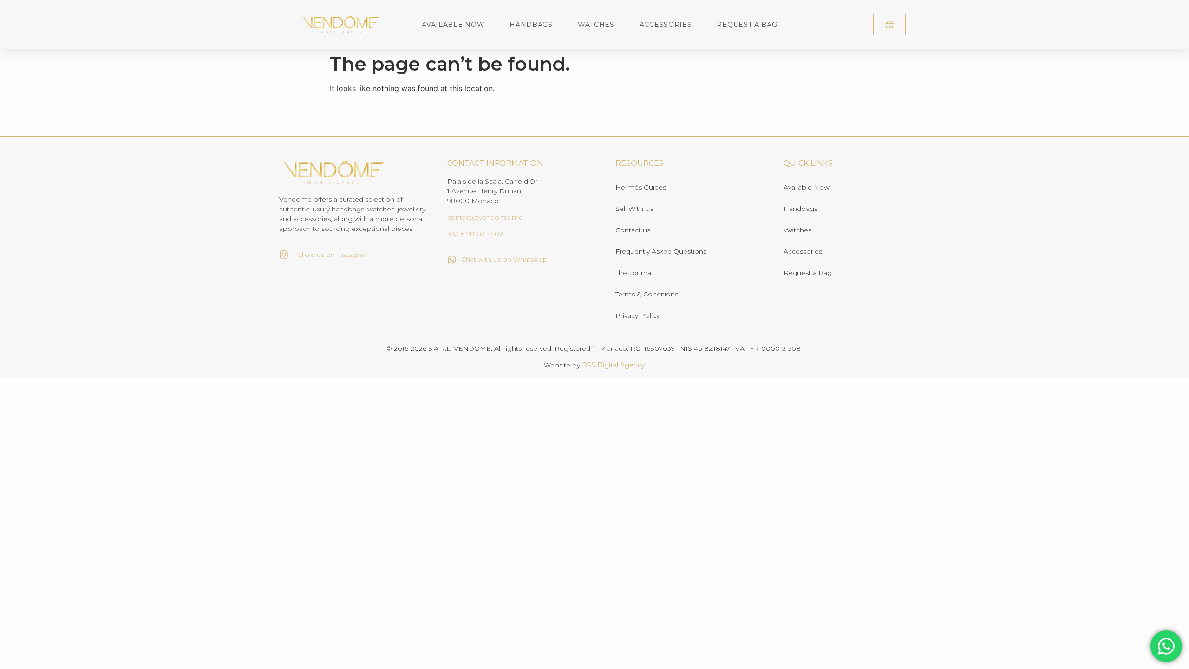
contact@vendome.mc (485, 217)
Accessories (666, 24)
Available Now (453, 24)
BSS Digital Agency (613, 365)
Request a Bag (747, 24)
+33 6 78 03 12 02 (475, 234)
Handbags (531, 24)
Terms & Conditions (646, 294)
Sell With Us (634, 208)
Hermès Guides (640, 187)
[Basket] (889, 24)
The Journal (634, 273)
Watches (596, 24)
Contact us (632, 230)
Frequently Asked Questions (660, 251)
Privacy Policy (637, 315)
